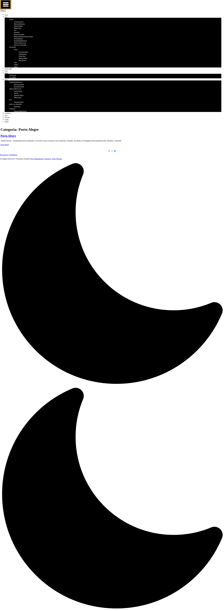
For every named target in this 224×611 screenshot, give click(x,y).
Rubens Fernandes (19, 84)
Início (6, 14)
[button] (112, 386)
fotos (6, 17)
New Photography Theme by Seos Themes (46, 159)
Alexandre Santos (18, 95)
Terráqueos (12, 108)
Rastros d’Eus (17, 28)
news (6, 115)
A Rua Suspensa (18, 38)
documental (12, 47)
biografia (7, 117)
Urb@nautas (12, 75)
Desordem (16, 32)
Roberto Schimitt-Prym (20, 111)
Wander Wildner (23, 58)
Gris (15, 30)
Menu (3, 10)
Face (10, 99)
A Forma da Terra (18, 21)
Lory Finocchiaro (23, 52)
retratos (16, 64)
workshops (7, 113)
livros (6, 70)
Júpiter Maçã (22, 56)
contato (7, 119)
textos (6, 79)
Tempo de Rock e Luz (20, 42)
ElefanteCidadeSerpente (20, 40)
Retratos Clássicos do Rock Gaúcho (23, 36)
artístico (11, 19)
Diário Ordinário (18, 26)
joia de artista (8, 68)
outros (15, 66)
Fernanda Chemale (19, 86)
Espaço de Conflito (19, 34)
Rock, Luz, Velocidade (20, 45)
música (16, 49)
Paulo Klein (17, 106)
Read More (5, 145)
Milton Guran (17, 97)
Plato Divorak (22, 60)
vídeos (6, 73)
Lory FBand (12, 77)
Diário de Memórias (19, 24)
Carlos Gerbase (18, 91)
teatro (15, 62)
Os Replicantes (22, 54)
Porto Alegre (8, 135)
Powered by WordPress (8, 155)
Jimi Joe (16, 93)
